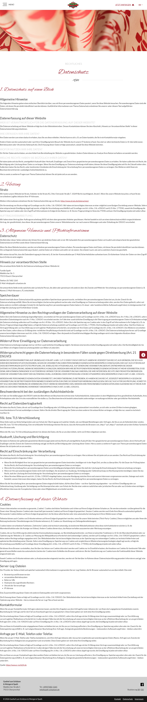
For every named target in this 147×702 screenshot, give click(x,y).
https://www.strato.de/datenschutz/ (75, 201)
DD (142, 690)
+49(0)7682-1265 (50, 687)
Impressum (139, 699)
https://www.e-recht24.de (16, 665)
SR (139, 690)
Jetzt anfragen (123, 5)
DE (140, 5)
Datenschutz (128, 699)
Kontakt (117, 699)
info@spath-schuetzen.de (50, 690)
